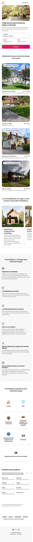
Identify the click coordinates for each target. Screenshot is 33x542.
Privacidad (12, 534)
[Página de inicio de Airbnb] (3, 2)
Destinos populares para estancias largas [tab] (13, 473)
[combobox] (16, 36)
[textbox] (9, 42)
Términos (19, 534)
